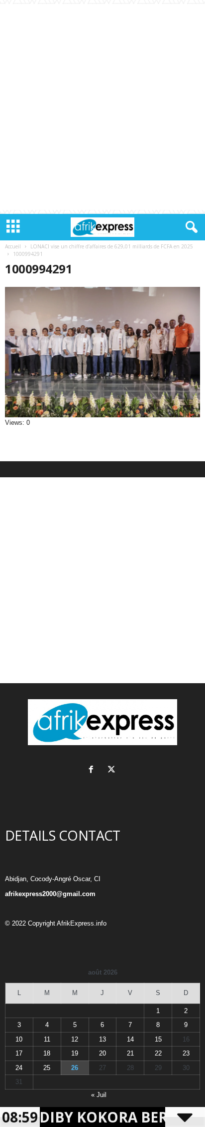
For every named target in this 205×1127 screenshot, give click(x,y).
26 (74, 1068)
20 (102, 1053)
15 (158, 1039)
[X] (112, 770)
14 (130, 1039)
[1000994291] (102, 352)
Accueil (13, 246)
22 (158, 1053)
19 (74, 1053)
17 (18, 1053)
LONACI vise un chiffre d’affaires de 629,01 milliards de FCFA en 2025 (111, 246)
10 (18, 1039)
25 (46, 1068)
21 (130, 1053)
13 (102, 1039)
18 (46, 1053)
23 (186, 1053)
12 (74, 1039)
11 (47, 1039)
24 (18, 1068)
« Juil (98, 1095)
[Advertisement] (102, 107)
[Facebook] (93, 770)
